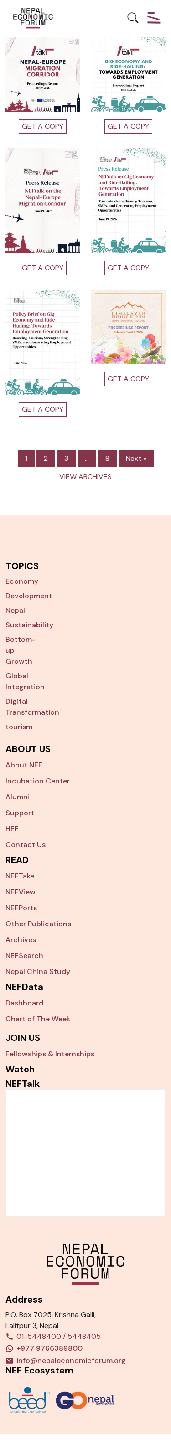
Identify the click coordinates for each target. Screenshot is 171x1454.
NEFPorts (21, 908)
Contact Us (25, 844)
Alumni (17, 797)
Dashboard (24, 1003)
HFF (12, 828)
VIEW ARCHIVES (85, 476)
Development (28, 596)
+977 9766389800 (49, 1348)
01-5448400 (38, 1336)
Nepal (15, 610)
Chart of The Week (37, 1019)
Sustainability (29, 625)
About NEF (23, 765)
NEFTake (19, 876)
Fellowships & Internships (49, 1054)
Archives (20, 939)
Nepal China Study (37, 971)
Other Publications (38, 924)
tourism (18, 727)
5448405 (84, 1336)
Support (19, 813)
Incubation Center (37, 781)
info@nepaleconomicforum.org (71, 1360)
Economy (21, 581)
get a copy (42, 268)
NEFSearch (24, 955)
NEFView (20, 892)
